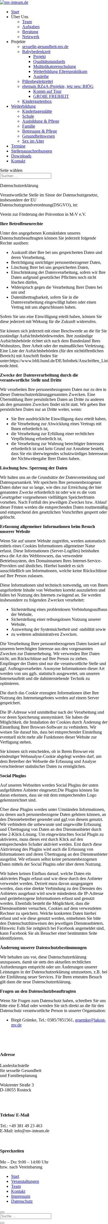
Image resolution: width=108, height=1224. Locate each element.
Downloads (21, 156)
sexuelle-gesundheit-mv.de (45, 46)
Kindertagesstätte (37, 111)
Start (15, 11)
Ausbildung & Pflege (40, 121)
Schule (28, 116)
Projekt (39, 56)
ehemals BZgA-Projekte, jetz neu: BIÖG (58, 86)
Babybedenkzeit (36, 51)
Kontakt (18, 161)
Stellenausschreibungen (31, 151)
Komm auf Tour (47, 91)
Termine (18, 146)
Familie (28, 126)
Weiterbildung (23, 106)
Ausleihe (41, 76)
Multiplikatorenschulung (54, 66)
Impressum (20, 1196)
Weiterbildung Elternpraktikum (60, 71)
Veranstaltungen (25, 1181)
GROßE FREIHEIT (51, 96)
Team (27, 21)
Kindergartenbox (37, 101)
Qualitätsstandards (49, 61)
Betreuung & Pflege (39, 131)
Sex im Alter (33, 141)
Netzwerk (30, 36)
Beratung (30, 31)
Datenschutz (22, 1201)
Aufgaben (31, 26)
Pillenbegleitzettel (37, 81)
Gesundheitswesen (38, 136)
